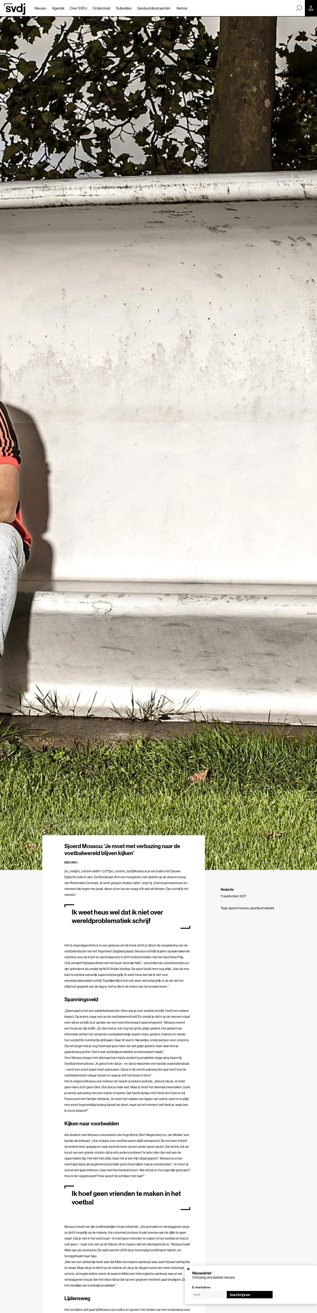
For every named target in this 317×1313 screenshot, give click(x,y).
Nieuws (40, 8)
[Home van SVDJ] (14, 9)
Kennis (182, 8)
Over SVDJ (78, 8)
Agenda (58, 8)
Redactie (227, 889)
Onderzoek (101, 8)
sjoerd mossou (239, 908)
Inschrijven (240, 1294)
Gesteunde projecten (153, 8)
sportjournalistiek (262, 908)
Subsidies (124, 8)
